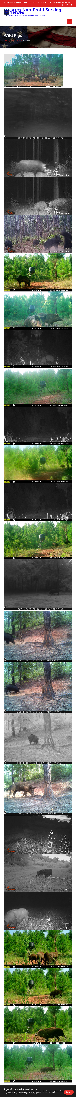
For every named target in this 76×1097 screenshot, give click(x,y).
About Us (9, 1091)
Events (45, 1091)
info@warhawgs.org (63, 2)
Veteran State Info (32, 1094)
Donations (17, 1091)
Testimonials (36, 1091)
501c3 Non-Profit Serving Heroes (35, 11)
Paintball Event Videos (26, 1092)
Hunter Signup (11, 1092)
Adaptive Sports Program (15, 1094)
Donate (68, 1092)
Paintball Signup (41, 1092)
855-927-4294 (46, 2)
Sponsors (51, 1092)
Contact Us (27, 1091)
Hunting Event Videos (57, 1091)
